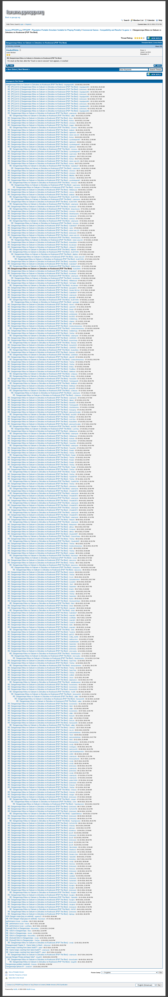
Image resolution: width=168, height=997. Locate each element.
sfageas (71, 321)
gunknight (72, 297)
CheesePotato (75, 536)
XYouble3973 (73, 491)
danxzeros (72, 560)
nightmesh (72, 132)
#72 (161, 46)
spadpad (72, 876)
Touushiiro (72, 443)
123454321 (72, 338)
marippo (71, 553)
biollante (71, 130)
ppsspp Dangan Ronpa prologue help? (20, 957)
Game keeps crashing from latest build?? (21, 948)
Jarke (71, 228)
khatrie (71, 589)
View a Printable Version (16, 972)
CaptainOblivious (76, 813)
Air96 (70, 548)
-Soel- (71, 584)
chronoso (72, 123)
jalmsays (72, 828)
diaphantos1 (73, 680)
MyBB (15, 989)
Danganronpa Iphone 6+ (15, 967)
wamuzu (72, 218)
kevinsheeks (73, 684)
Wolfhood (72, 371)
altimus (71, 527)
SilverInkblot (73, 847)
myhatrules (72, 880)
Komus (71, 120)
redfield (71, 675)
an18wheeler (73, 314)
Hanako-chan (73, 854)
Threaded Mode (146, 42)
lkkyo (71, 118)
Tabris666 (72, 857)
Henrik (27, 923)
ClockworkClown (74, 601)
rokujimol (72, 904)
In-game (126, 30)
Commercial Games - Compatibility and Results (101, 30)
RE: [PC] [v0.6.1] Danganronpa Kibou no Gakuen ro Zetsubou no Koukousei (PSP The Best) (43, 87)
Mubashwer (73, 524)
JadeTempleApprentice (76, 751)
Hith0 (71, 706)
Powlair (71, 450)
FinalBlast (72, 369)
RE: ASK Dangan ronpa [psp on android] (21, 919)
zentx (74, 801)
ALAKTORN (75, 197)
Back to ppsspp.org (12, 17)
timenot (71, 572)
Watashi (71, 519)
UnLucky (75, 223)
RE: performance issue (14, 924)
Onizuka (72, 785)
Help (160, 20)
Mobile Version (51, 984)
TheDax (71, 312)
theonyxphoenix (76, 665)
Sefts (71, 625)
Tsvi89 (73, 692)
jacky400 (72, 388)
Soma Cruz (73, 883)
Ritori (72, 603)
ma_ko (71, 730)
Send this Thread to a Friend (18, 975)
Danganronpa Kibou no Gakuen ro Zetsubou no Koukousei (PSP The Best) (34, 85)
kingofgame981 (69, 84)
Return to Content (39, 984)
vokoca (71, 192)
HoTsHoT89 (73, 809)
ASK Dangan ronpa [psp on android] (19, 916)
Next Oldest (12, 69)
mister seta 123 (74, 135)
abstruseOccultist (75, 412)
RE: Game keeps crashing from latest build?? (23, 950)
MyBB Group (31, 989)
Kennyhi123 (73, 345)
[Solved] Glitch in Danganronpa (18, 928)
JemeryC (72, 727)
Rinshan (73, 343)
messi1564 (72, 378)
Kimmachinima (73, 742)
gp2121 (71, 634)
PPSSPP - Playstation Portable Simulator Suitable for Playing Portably (52, 30)
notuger (71, 794)
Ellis (70, 323)
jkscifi (71, 833)
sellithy (71, 873)
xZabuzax (74, 374)
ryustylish (72, 582)
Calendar (151, 20)
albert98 (71, 357)
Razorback (74, 555)
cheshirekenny (74, 407)
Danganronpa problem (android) (18, 964)
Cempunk (72, 529)
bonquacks (76, 567)
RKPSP (73, 909)
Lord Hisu (72, 419)
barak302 (72, 402)
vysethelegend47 (74, 139)
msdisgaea (72, 747)
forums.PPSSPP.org (13, 30)
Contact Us (10, 984)
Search (126, 20)
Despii (71, 309)
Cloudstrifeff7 (73, 534)
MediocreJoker (76, 266)
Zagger (71, 125)
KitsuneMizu (35, 928)
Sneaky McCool (74, 290)
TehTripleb (72, 283)
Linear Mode (157, 42)
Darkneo (72, 352)
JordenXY (29, 966)
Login (21, 24)
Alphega (71, 914)
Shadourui (72, 849)
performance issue (13, 921)
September (72, 586)
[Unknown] (83, 89)
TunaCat (72, 622)
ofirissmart (47, 945)
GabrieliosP (74, 166)
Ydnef (71, 735)
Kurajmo (72, 885)
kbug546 (39, 957)
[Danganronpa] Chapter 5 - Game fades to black (24, 945)
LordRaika (72, 617)
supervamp (73, 154)
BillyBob (71, 175)
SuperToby (72, 660)
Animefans (72, 859)
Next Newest (23, 69)
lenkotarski (72, 907)
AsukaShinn (12, 50)
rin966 (71, 754)
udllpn (73, 115)
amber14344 (73, 780)
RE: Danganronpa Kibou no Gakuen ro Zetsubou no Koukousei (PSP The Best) (38, 113)
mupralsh (72, 608)
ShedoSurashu (74, 213)
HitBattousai (73, 190)
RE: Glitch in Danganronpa (16, 931)
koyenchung (73, 340)
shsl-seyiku (73, 651)
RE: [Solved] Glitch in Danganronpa (19, 938)
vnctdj (75, 558)
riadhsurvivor (73, 639)
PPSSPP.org (19, 984)
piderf (40, 947)
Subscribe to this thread (16, 978)
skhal (71, 606)
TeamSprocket (79, 804)
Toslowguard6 (73, 381)
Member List (138, 20)
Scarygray (72, 410)
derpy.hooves (75, 209)
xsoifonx (72, 591)
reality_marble (73, 637)
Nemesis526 (73, 689)
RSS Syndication (62, 984)
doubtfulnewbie (74, 641)
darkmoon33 (73, 749)
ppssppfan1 (73, 288)
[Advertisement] (93, 10)
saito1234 (72, 307)
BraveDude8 (73, 959)
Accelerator (73, 206)
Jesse (71, 677)
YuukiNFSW (73, 476)
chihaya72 (72, 247)
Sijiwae (71, 400)
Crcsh (71, 577)
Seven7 (71, 304)
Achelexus (72, 830)
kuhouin (71, 438)
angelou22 (38, 916)
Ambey (71, 366)
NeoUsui (72, 864)
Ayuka (71, 598)
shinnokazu (73, 486)
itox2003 (72, 316)
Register (28, 24)
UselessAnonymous (75, 326)
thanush (71, 716)
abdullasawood (75, 682)
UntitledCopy (73, 319)
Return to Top (28, 984)
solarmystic (73, 113)
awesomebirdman (75, 732)
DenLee (71, 720)
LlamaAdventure (74, 579)
